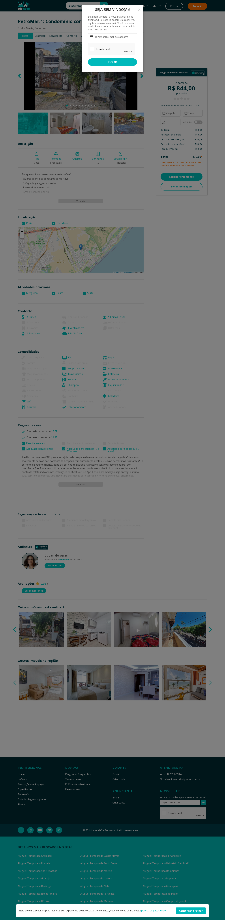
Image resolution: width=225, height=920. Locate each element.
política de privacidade (153, 910)
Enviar (112, 62)
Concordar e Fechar (191, 910)
